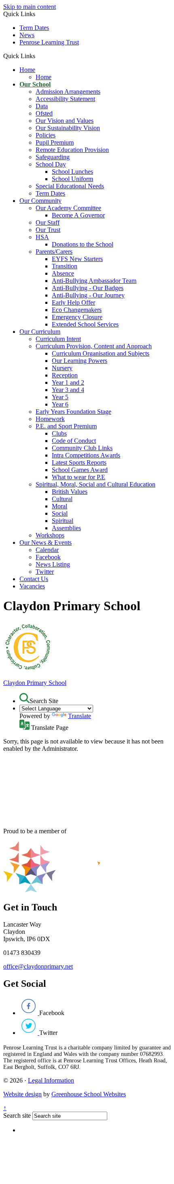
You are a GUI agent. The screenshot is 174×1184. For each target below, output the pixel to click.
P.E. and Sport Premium (66, 426)
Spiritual (62, 520)
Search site (17, 1115)
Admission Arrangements (68, 91)
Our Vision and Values (64, 120)
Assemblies (66, 528)
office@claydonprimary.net (38, 966)
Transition (64, 266)
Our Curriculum (39, 331)
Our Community (40, 200)
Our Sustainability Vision (68, 127)
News (26, 35)
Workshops (50, 535)
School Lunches (72, 171)
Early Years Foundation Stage (73, 411)
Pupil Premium (55, 142)
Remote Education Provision (72, 149)
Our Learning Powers (79, 360)
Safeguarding (53, 157)
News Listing (53, 564)
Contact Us (33, 578)
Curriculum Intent (58, 338)
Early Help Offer (73, 302)
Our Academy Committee (68, 207)
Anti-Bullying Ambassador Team (94, 280)
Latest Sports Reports (79, 462)
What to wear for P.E (78, 477)
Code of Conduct (74, 440)
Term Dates (34, 27)
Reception (65, 375)
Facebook (48, 557)
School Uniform (72, 178)
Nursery (62, 367)
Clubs (59, 433)
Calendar (47, 549)
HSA (42, 237)
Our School (35, 84)
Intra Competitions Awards (86, 455)
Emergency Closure (77, 317)
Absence (63, 273)
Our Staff (47, 222)
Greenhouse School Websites (88, 1094)
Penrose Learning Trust (49, 42)
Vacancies (32, 586)
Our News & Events (45, 542)
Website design (22, 1094)
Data (42, 106)
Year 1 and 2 (68, 382)
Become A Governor (78, 215)
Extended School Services (85, 324)
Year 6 (60, 404)
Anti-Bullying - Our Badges (87, 287)
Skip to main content (29, 6)
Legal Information (51, 1080)
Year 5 (60, 397)
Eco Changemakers (77, 309)
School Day (51, 164)
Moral (59, 506)
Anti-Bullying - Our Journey (88, 295)
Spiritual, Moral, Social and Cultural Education (95, 484)
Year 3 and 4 (68, 389)
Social (60, 513)
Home (27, 69)
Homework (50, 418)
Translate (79, 715)
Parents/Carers (54, 251)
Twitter (45, 571)
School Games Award (80, 469)
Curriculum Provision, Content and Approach (94, 346)
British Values (69, 491)
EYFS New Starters (77, 258)
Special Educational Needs (70, 186)
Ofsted (44, 113)
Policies (45, 135)
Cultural (62, 498)
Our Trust (48, 229)
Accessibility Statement (65, 98)
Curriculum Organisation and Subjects (100, 353)
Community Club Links (82, 448)
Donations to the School (82, 244)
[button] (38, 55)
